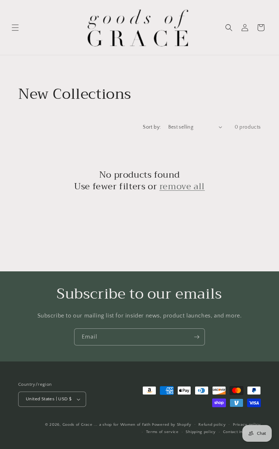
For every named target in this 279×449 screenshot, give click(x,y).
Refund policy (212, 424)
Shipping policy (201, 432)
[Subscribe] (197, 336)
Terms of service (162, 432)
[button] (15, 28)
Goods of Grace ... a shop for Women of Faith (106, 424)
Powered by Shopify (171, 424)
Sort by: (152, 127)
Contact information (242, 432)
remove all (182, 186)
